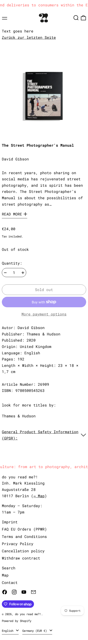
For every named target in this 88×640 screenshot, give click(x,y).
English (8, 631)
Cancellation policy (23, 550)
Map (5, 575)
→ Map (39, 495)
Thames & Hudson (19, 415)
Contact (10, 582)
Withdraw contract (21, 558)
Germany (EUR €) (35, 631)
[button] (76, 17)
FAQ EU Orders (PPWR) (24, 529)
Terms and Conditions (24, 536)
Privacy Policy (17, 543)
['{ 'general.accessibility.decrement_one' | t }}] (5, 272)
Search (8, 567)
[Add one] (22, 272)
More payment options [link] (44, 314)
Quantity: (12, 263)
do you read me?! (28, 614)
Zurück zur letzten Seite (29, 37)
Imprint (10, 521)
